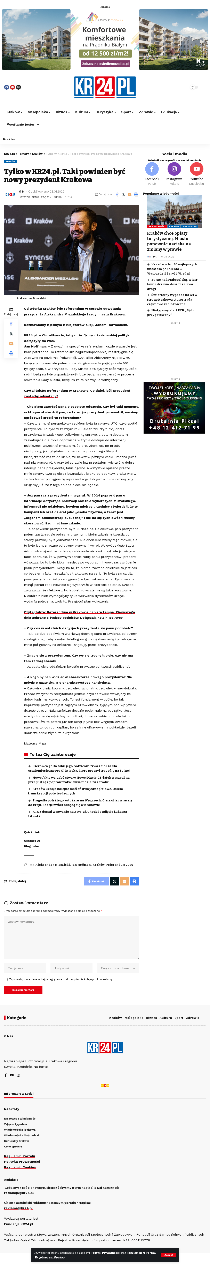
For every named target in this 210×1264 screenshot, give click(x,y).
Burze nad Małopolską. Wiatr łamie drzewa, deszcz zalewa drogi (172, 284)
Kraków (11, 161)
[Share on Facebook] (117, 194)
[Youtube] (12, 87)
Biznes (151, 1018)
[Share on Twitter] (123, 194)
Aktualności (156, 226)
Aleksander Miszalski (52, 865)
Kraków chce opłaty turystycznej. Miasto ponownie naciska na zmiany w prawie (169, 241)
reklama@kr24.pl (18, 1208)
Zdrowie (193, 1018)
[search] (177, 87)
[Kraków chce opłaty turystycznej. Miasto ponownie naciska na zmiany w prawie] (174, 211)
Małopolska (133, 1018)
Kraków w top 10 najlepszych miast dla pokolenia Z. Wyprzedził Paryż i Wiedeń (172, 268)
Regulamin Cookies (20, 1167)
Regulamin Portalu (19, 1156)
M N (21, 191)
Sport (179, 1018)
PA (154, 256)
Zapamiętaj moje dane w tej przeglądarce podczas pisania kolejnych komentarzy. (61, 979)
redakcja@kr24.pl (19, 1193)
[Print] (136, 194)
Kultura (165, 1018)
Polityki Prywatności (105, 1252)
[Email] (129, 194)
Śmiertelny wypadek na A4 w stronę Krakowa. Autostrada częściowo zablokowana (172, 299)
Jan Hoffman (81, 865)
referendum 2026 (119, 865)
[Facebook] (6, 87)
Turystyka (190, 226)
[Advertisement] (174, 351)
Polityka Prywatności (22, 1162)
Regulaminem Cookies (50, 1257)
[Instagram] (18, 87)
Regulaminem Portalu (141, 1252)
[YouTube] (11, 1075)
